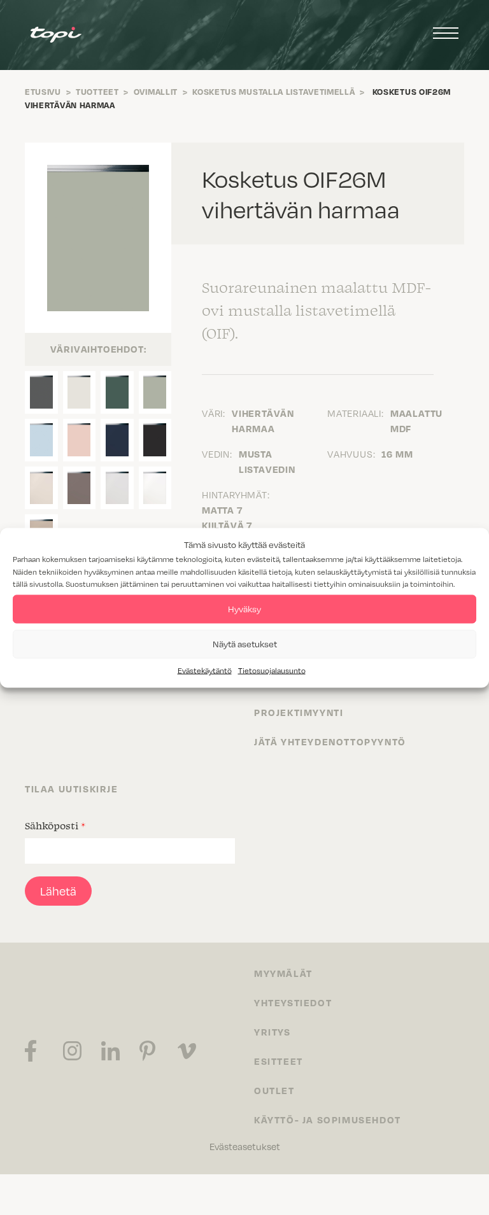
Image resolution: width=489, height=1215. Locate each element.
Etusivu (43, 92)
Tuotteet (97, 92)
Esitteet (278, 1061)
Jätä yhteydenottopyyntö (330, 741)
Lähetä (58, 891)
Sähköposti (55, 825)
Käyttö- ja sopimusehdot (327, 1119)
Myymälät (283, 973)
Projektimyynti (298, 712)
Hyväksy (244, 609)
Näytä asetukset (245, 644)
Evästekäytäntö (205, 669)
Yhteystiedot (293, 1002)
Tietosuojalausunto (272, 669)
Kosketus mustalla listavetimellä (273, 92)
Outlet (274, 1090)
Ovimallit (156, 92)
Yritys (272, 1031)
